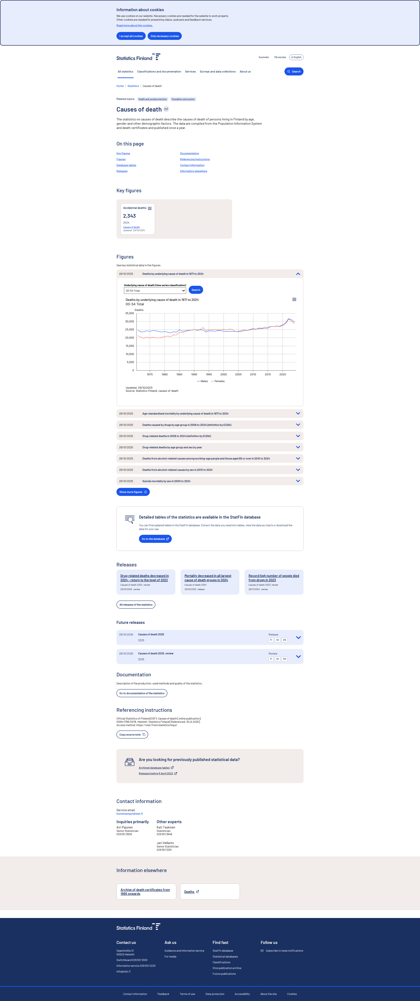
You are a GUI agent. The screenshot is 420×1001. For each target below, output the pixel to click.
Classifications (221, 962)
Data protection (215, 993)
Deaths (198, 892)
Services (190, 71)
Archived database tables (154, 768)
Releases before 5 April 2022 (156, 773)
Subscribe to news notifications (282, 950)
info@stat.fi (123, 971)
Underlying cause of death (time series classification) (155, 285)
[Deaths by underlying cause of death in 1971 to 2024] (298, 274)
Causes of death (131, 227)
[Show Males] (202, 381)
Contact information (192, 165)
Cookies (292, 993)
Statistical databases (225, 956)
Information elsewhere (193, 171)
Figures (121, 159)
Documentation (189, 153)
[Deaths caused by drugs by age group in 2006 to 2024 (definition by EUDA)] (298, 425)
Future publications (224, 973)
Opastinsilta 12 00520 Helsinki (125, 952)
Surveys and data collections (218, 71)
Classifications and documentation (159, 71)
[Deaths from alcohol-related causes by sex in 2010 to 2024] (298, 470)
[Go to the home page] (138, 927)
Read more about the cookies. (134, 25)
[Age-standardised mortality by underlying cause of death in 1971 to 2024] (298, 413)
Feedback (163, 994)
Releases (121, 171)
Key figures (123, 153)
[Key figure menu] (149, 208)
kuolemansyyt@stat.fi (129, 813)
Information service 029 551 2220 (136, 965)
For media (170, 956)
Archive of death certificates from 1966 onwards (145, 892)
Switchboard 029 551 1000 (131, 959)
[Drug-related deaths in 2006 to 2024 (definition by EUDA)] (298, 436)
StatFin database (223, 950)
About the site (268, 994)
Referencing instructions (195, 159)
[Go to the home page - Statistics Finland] (138, 57)
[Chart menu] (294, 299)
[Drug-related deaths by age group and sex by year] (298, 447)
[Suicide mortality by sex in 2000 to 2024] (298, 481)
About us (245, 71)
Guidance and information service (184, 950)
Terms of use (187, 993)
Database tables (126, 165)
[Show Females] (218, 381)
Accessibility (242, 994)
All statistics (125, 71)
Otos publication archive (227, 968)
